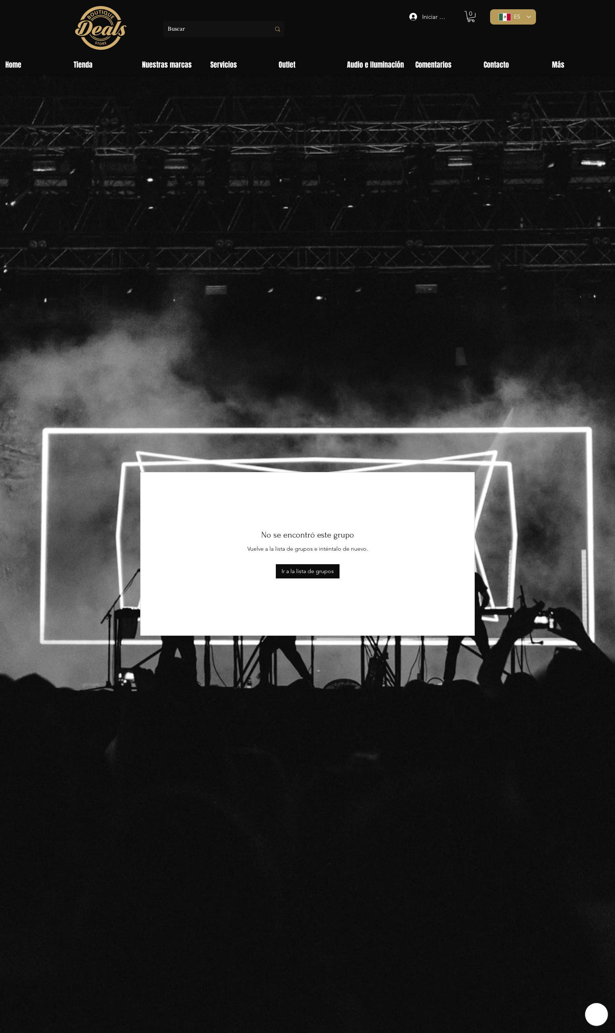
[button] (471, 16)
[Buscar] (277, 29)
